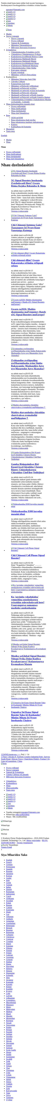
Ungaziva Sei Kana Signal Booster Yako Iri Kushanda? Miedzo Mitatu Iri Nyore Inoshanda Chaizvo (26, 716)
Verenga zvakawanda (19, 211)
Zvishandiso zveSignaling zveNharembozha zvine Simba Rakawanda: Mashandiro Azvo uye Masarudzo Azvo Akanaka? (27, 364)
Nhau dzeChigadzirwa (20, 113)
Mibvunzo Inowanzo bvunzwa (23, 47)
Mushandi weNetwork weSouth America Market (30, 97)
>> (19, 754)
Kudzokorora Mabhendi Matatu (23, 61)
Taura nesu (10, 131)
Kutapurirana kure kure (20, 84)
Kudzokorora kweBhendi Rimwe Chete (27, 57)
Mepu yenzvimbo (33, 840)
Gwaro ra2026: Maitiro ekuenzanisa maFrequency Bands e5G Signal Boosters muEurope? (28, 312)
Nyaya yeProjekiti (18, 106)
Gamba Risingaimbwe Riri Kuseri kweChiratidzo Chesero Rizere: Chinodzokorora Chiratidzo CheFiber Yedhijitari (27, 468)
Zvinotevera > (12, 754)
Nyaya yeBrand (17, 41)
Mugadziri (10, 129)
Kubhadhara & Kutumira (21, 127)
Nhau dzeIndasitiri (18, 111)
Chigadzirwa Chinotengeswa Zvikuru (26, 54)
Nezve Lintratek (12, 36)
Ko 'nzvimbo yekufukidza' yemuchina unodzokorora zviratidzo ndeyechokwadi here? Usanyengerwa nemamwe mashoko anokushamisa (27, 602)
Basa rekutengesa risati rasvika (23, 120)
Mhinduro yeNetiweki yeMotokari (24, 86)
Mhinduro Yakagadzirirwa (21, 45)
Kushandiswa (11, 783)
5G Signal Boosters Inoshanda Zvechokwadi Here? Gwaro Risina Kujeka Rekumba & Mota (28, 183)
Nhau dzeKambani (18, 109)
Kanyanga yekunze (19, 70)
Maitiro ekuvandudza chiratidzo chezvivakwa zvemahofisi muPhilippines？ (28, 415)
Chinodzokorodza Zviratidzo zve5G (25, 52)
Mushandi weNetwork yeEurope (24, 93)
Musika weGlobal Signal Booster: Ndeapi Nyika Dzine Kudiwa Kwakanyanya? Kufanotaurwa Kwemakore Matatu (28, 660)
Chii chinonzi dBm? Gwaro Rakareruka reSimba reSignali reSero (27, 263)
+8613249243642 (22, 814)
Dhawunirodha (12, 788)
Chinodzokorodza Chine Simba (23, 68)
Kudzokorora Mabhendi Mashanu (24, 66)
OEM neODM (17, 118)
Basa (8, 115)
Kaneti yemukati (17, 72)
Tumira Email (6, 847)
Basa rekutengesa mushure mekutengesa (27, 122)
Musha (8, 34)
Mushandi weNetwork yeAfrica (23, 88)
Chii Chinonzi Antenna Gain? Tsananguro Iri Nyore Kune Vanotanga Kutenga (26, 228)
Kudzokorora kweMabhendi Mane (25, 63)
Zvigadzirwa (11, 50)
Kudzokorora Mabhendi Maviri (23, 59)
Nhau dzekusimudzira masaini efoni (20, 104)
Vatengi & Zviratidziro (20, 43)
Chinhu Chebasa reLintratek (17, 774)
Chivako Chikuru (18, 81)
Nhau (8, 142)
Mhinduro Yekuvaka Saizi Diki (23, 79)
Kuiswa (14, 124)
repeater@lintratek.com (15, 10)
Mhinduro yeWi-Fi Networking (23, 75)
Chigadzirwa (11, 781)
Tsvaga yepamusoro (25, 843)
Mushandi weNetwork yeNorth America (27, 95)
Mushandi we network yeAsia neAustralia (28, 90)
